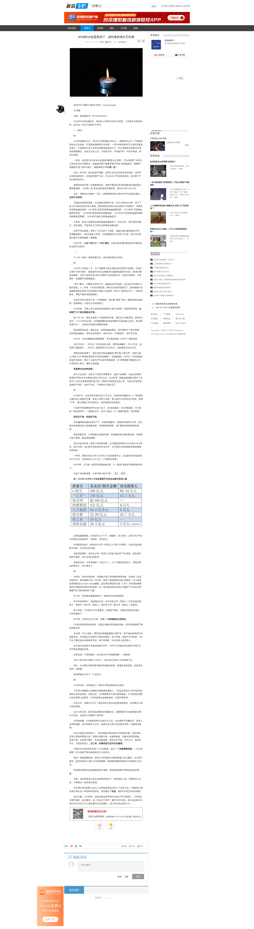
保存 (125, 846)
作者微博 (160, 55)
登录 (119, 876)
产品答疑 (154, 323)
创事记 (87, 28)
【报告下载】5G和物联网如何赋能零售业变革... (170, 280)
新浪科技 (172, 6)
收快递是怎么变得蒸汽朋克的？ (163, 162)
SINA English (181, 323)
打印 (133, 846)
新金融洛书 (122, 42)
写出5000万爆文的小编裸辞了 (163, 276)
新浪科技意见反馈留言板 (167, 304)
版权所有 (182, 334)
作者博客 (181, 55)
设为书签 (164, 6)
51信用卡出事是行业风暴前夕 (163, 295)
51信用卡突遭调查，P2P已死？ (164, 260)
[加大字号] (143, 41)
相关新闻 (74, 890)
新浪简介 (154, 314)
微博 (110, 42)
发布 (138, 876)
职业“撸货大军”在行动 (161, 272)
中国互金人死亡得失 (158, 138)
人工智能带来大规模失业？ (162, 264)
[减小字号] (138, 41)
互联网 (100, 28)
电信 (112, 28)
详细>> (187, 145)
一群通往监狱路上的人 (161, 268)
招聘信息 (167, 319)
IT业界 (124, 28)
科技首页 (71, 28)
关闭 (141, 846)
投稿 (135, 28)
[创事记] (96, 5)
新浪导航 (186, 6)
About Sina (180, 314)
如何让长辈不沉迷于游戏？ (162, 291)
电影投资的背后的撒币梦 (162, 288)
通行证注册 (180, 319)
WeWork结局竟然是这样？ (162, 284)
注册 (126, 876)
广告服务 (167, 314)
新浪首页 (179, 6)
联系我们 (154, 319)
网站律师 (167, 323)
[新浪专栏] (76, 5)
